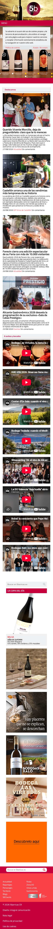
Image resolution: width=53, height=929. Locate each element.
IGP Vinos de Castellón (22, 210)
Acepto (35, 47)
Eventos (16, 329)
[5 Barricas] (33, 9)
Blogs (5, 894)
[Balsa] (26, 613)
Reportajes (7, 884)
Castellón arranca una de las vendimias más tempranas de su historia (25, 191)
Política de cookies (12, 47)
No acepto (44, 47)
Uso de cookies (9, 926)
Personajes (7, 887)
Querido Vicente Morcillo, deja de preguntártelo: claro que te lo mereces (24, 130)
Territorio (6, 891)
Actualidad (17, 149)
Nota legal (7, 915)
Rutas (29, 881)
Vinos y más (31, 887)
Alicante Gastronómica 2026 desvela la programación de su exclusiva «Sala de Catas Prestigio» (25, 315)
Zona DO (30, 884)
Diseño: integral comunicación (16, 910)
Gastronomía (32, 891)
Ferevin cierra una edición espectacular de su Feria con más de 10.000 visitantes (26, 252)
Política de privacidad (12, 920)
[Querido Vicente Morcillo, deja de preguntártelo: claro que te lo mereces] (26, 110)
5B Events (7, 897)
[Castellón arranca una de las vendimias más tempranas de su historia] (26, 171)
